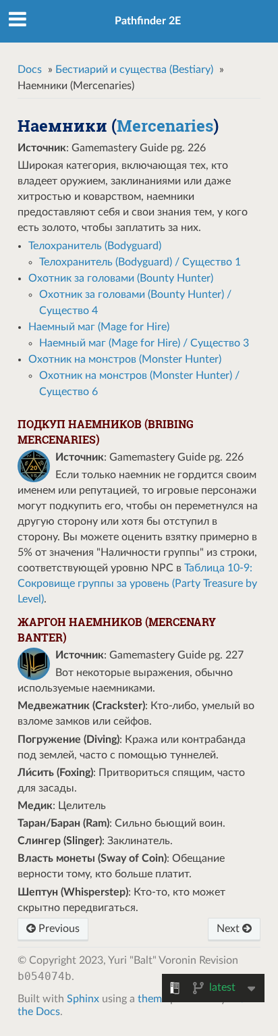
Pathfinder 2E (148, 21)
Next (229, 928)
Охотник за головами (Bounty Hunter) (120, 278)
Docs (30, 69)
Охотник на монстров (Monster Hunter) (124, 359)
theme (152, 998)
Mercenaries (165, 125)
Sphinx (83, 998)
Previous (58, 928)
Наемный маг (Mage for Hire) (98, 326)
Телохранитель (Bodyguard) (94, 245)
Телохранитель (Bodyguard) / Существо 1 (140, 262)
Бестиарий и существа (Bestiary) (134, 69)
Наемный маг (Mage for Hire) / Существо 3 (144, 343)
